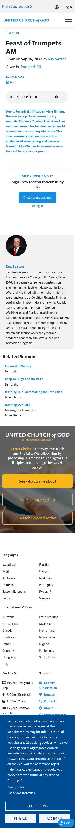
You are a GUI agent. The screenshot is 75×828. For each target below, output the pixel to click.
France (6, 644)
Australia (8, 617)
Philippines (46, 650)
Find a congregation (37, 499)
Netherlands (47, 630)
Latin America (48, 617)
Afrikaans (8, 578)
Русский (45, 591)
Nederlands (46, 578)
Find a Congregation (15, 6)
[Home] (26, 20)
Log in (68, 7)
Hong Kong (9, 657)
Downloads (16, 76)
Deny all (20, 818)
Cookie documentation (21, 793)
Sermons (14, 32)
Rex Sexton (57, 58)
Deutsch (8, 585)
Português (46, 585)
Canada (7, 630)
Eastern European (14, 591)
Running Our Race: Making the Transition (33, 392)
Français (44, 571)
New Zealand (47, 637)
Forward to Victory (18, 366)
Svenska (44, 598)
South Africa (47, 657)
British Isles (10, 623)
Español (44, 564)
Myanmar (45, 623)
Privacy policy (16, 787)
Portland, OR (31, 66)
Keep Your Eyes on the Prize (24, 379)
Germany (8, 650)
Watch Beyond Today (37, 517)
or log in (37, 206)
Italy (5, 664)
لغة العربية (9, 564)
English (7, 598)
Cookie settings (37, 806)
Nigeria (44, 644)
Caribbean (9, 637)
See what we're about (37, 481)
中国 (5, 571)
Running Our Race (17, 405)
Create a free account (37, 197)
